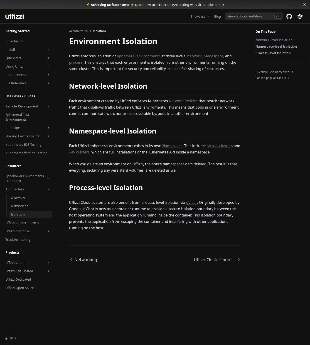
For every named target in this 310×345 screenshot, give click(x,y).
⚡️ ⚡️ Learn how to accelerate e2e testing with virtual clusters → (155, 4)
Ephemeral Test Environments (17, 116)
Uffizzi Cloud (15, 262)
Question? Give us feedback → (274, 72)
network (194, 55)
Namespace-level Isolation (276, 46)
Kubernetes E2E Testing (23, 144)
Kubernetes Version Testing (26, 153)
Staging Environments (22, 136)
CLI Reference (16, 83)
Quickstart (13, 58)
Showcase (198, 16)
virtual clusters (220, 145)
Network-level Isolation (274, 40)
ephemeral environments (138, 55)
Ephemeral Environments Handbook (24, 178)
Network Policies (183, 100)
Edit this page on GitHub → (272, 78)
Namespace (172, 145)
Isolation (18, 214)
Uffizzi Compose (17, 231)
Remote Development (21, 106)
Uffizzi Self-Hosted (19, 271)
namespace (213, 55)
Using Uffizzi (15, 66)
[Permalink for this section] (151, 86)
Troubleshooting (17, 239)
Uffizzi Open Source (20, 288)
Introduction (15, 41)
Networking (20, 206)
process (76, 62)
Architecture (14, 189)
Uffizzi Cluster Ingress (22, 223)
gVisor (191, 202)
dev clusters (79, 152)
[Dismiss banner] (304, 4)
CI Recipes (13, 128)
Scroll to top (263, 84)
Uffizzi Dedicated (18, 279)
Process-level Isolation (273, 53)
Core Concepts (16, 75)
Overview (18, 197)
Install (10, 49)
